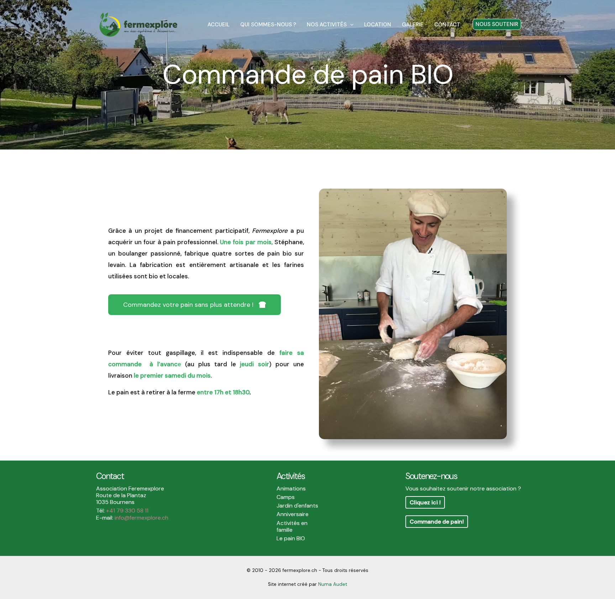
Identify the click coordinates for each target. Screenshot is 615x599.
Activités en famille (292, 526)
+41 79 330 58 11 (127, 510)
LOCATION (377, 24)
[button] (350, 24)
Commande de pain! (437, 521)
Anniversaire (293, 514)
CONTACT (447, 24)
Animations (291, 488)
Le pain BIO (291, 538)
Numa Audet (332, 584)
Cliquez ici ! (425, 502)
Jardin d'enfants (297, 505)
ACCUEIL (218, 24)
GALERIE (413, 24)
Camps (286, 497)
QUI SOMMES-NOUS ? (268, 24)
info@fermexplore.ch (141, 517)
